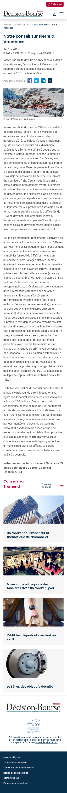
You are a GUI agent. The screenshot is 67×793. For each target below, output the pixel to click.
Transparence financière (15, 762)
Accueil (7, 24)
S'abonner (56, 4)
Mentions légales (11, 757)
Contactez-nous (11, 778)
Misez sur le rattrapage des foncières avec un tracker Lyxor (30, 586)
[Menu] (61, 13)
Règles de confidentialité (15, 773)
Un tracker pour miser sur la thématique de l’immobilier (28, 535)
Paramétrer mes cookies (15, 783)
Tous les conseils (46, 485)
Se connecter (54, 14)
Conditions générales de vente (18, 767)
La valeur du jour (22, 24)
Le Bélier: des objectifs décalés (30, 686)
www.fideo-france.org (46, 742)
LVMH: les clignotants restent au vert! (31, 637)
